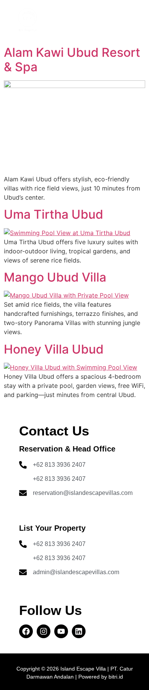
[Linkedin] (79, 631)
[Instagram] (43, 631)
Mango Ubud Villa (55, 277)
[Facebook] (26, 631)
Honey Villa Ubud (54, 349)
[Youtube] (61, 631)
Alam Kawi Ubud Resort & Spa (72, 59)
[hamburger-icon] (116, 21)
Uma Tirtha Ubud (53, 214)
